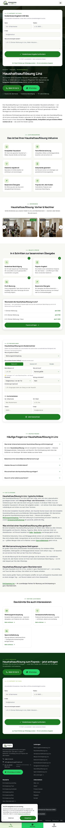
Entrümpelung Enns (8, 792)
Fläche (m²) (14, 364)
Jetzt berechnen (34, 417)
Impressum (48, 820)
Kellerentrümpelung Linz (40, 759)
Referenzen (37, 792)
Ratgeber (36, 795)
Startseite (5, 69)
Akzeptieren (27, 818)
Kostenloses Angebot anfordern (34, 54)
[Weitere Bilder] (61, 227)
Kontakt (36, 798)
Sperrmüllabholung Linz (40, 772)
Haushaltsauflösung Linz (40, 750)
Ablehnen (11, 818)
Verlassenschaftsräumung (15, 520)
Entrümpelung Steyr (8, 798)
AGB (61, 820)
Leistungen (12, 69)
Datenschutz (55, 820)
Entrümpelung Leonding (9, 783)
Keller (31, 532)
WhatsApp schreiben (14, 772)
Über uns (36, 783)
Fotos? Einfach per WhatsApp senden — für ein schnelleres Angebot (33, 63)
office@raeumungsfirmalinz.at (13, 762)
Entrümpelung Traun (8, 786)
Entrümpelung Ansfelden (10, 789)
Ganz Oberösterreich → (9, 801)
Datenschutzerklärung (24, 814)
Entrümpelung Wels (8, 795)
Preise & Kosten (38, 789)
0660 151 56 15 (14, 88)
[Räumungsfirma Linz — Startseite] (9, 3)
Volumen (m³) (33, 364)
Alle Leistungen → (39, 775)
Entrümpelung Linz (9, 583)
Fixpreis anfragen (31, 325)
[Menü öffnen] (60, 3)
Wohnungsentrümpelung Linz (42, 747)
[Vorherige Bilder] (4, 227)
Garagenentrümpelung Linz (41, 766)
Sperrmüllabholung (42, 540)
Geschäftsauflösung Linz (41, 769)
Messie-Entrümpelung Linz (41, 756)
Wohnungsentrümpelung (10, 517)
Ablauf (35, 786)
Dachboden (37, 532)
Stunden (52, 364)
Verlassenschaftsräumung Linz (42, 753)
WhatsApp (33, 88)
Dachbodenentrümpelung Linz (42, 762)
